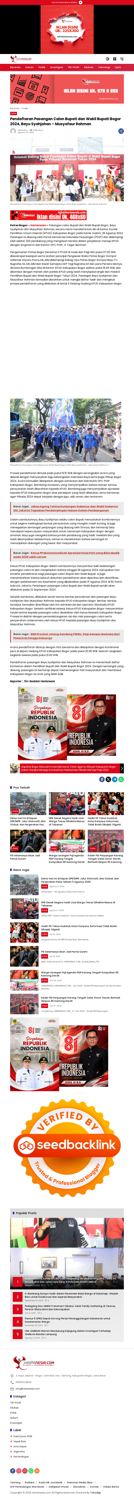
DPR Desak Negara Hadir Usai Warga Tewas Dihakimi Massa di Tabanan (66, 821)
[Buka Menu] (115, 59)
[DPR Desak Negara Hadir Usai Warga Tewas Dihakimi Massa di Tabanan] (67, 803)
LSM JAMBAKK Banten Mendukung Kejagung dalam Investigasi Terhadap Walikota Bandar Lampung (68, 1332)
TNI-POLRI (15, 1402)
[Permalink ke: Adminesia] (14, 131)
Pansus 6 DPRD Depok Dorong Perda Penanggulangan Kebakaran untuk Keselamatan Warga (67, 1320)
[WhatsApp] (121, 779)
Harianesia (38, 225)
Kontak (94, 1486)
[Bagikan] (121, 131)
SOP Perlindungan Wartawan (27, 1486)
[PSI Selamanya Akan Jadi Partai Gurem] (28, 841)
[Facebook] (102, 779)
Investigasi (16, 1423)
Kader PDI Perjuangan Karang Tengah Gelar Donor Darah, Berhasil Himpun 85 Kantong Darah (105, 859)
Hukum (14, 1417)
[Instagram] (18, 1471)
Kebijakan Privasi (59, 1486)
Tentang (15, 1482)
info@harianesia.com (28, 1388)
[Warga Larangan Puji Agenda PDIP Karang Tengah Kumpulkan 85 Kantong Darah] (67, 841)
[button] (107, 59)
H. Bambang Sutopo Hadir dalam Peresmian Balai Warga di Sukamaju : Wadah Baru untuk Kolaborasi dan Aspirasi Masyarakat (71, 1295)
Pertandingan (21, 1456)
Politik (13, 113)
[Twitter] (108, 779)
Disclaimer (79, 1486)
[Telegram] (114, 779)
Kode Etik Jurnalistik (50, 1482)
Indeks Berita (111, 1486)
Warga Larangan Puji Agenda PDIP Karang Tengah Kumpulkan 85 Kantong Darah (67, 859)
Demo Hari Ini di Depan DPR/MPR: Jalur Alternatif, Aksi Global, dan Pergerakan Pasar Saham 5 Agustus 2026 (28, 821)
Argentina (19, 1451)
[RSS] (37, 1471)
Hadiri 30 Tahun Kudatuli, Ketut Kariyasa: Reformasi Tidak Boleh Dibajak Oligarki (104, 821)
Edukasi (14, 1407)
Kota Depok (20, 1446)
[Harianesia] (20, 58)
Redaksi (29, 1482)
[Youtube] (24, 1471)
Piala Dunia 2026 (23, 1436)
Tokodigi (95, 1492)
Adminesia (23, 130)
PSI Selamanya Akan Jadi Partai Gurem (25, 857)
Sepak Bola (20, 1441)
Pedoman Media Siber (80, 1482)
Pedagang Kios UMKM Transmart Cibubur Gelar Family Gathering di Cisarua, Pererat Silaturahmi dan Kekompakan (70, 1308)
